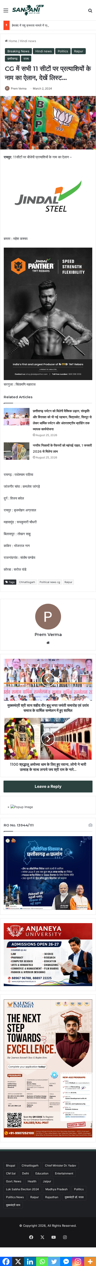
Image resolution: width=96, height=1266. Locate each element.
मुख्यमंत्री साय (13, 1205)
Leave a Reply (48, 786)
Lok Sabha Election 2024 (22, 1189)
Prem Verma (19, 88)
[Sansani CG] (28, 10)
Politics (63, 51)
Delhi (25, 1173)
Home (12, 41)
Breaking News (18, 51)
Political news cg (50, 582)
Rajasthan (51, 1197)
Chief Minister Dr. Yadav (60, 1165)
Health (32, 1181)
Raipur (78, 51)
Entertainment (64, 1173)
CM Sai (11, 1173)
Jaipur (47, 1181)
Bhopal (10, 1165)
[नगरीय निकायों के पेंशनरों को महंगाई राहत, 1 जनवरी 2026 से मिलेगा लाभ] (16, 451)
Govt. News (13, 1181)
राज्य (26, 58)
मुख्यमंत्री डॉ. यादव (74, 1197)
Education (41, 1173)
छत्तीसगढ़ (12, 58)
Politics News (15, 1197)
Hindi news (28, 41)
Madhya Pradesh (56, 1189)
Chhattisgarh (27, 582)
